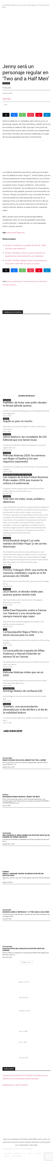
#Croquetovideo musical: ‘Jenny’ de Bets (21, 797)
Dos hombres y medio (35, 281)
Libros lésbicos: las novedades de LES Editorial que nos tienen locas (24, 438)
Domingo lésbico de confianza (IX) (22, 690)
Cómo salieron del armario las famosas (34, 979)
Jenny (45, 281)
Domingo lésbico (9, 688)
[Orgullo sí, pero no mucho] (9, 1043)
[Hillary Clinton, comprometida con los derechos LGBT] (9, 1009)
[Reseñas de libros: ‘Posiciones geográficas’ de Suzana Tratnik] (9, 996)
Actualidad (7, 400)
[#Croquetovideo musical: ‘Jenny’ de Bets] (26, 781)
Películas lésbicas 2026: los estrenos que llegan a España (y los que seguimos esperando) (24, 458)
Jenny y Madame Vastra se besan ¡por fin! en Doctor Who (23, 874)
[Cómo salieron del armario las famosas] (9, 983)
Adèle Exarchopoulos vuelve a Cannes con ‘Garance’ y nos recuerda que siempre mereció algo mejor (24, 613)
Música (5, 795)
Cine (5, 608)
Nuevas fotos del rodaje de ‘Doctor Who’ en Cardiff (23, 949)
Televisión (10, 5)
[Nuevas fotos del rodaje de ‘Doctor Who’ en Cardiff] (26, 932)
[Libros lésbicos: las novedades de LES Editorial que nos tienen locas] (9, 1056)
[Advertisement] (26, 36)
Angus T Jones (22, 281)
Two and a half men (9, 285)
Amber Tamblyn (11, 281)
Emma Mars (7, 99)
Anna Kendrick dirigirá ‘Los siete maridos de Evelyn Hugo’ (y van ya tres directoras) (25, 543)
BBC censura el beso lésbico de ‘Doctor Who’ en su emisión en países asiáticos (26, 836)
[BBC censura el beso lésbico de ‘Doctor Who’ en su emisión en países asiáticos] (26, 819)
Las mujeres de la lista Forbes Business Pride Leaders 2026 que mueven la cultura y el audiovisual (25, 480)
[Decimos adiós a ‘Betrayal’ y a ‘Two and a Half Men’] (26, 896)
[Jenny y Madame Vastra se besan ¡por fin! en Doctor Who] (26, 858)
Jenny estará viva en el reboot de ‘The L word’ (24, 760)
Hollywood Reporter (16, 232)
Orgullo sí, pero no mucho (17, 421)
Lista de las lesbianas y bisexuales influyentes (17, 474)
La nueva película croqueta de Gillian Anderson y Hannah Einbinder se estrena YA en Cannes (24, 653)
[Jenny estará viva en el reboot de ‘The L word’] (26, 744)
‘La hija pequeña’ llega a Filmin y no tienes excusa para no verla (23, 633)
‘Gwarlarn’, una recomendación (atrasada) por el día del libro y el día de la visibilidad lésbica (25, 709)
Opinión (6, 419)
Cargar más (26, 962)
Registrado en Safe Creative (15, 1085)
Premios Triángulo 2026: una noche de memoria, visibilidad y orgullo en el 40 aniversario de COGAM (25, 572)
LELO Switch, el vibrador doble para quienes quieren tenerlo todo (23, 593)
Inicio (4, 5)
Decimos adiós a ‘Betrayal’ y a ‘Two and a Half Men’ (25, 912)
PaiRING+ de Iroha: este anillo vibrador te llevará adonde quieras (25, 404)
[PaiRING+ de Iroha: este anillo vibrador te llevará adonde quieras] (9, 1030)
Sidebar (5, 871)
